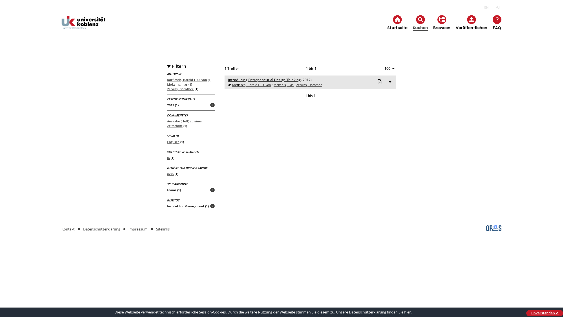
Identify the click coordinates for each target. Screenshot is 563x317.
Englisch (173, 142)
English (486, 7)
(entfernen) (202, 105)
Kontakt (68, 229)
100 (387, 68)
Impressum (138, 229)
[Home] (84, 26)
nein (170, 174)
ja (168, 158)
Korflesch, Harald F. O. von (187, 80)
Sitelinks (163, 229)
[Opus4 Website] (493, 229)
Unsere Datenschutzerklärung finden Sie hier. (374, 312)
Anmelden (497, 7)
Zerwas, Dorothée (180, 89)
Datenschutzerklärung (101, 229)
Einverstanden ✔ (545, 313)
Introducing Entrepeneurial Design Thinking (264, 79)
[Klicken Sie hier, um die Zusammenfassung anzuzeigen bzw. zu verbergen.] (390, 81)
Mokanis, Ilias (177, 84)
